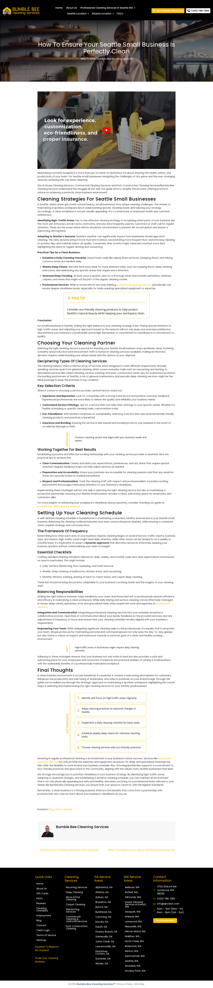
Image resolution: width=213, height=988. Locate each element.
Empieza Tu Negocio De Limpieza (47, 948)
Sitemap (41, 940)
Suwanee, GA (103, 958)
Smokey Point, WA (135, 970)
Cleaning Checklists (42, 909)
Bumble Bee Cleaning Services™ (96, 984)
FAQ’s (120, 13)
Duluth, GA (101, 926)
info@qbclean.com (168, 903)
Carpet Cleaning (75, 904)
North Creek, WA (134, 941)
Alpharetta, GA (104, 887)
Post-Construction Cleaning (77, 927)
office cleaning (63, 809)
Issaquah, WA (133, 911)
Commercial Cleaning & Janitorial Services (76, 919)
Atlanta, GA (102, 892)
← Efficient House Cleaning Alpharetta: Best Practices (68, 850)
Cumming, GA (103, 917)
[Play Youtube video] (106, 130)
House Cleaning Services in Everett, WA (136, 904)
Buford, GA (101, 907)
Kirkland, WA (132, 916)
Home (59, 7)
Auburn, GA (101, 897)
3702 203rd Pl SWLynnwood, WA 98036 (167, 890)
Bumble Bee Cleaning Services (114, 58)
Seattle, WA (131, 961)
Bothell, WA (131, 892)
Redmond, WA (133, 946)
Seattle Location (76, 13)
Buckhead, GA (103, 912)
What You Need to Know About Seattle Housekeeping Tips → (142, 851)
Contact (41, 925)
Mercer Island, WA (135, 931)
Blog (51, 809)
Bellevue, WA (132, 887)
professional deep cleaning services (58, 506)
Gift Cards (42, 893)
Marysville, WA (133, 926)
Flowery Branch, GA (106, 931)
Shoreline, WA (133, 966)
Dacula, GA (101, 921)
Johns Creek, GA (104, 941)
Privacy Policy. (125, 984)
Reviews (41, 903)
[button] (134, 8)
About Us (71, 7)
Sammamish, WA (135, 956)
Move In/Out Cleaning (73, 898)
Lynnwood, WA (133, 921)
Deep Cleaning (74, 892)
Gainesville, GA (103, 936)
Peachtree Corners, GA (102, 952)
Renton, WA (131, 951)
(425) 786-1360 (166, 898)
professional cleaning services (134, 284)
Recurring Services (76, 887)
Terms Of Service (46, 935)
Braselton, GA (103, 902)
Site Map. (139, 984)
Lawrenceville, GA (105, 946)
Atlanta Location (101, 13)
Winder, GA (101, 963)
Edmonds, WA (133, 897)
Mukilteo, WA (132, 936)
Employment (43, 915)
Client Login (43, 930)
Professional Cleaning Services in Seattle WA (106, 7)
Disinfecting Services (72, 910)
